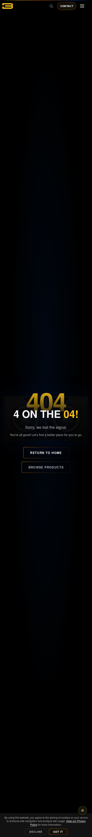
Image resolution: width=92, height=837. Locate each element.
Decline (35, 832)
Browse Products (46, 467)
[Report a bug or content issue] (82, 810)
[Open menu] (82, 6)
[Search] (51, 6)
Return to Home (46, 453)
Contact (66, 6)
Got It (58, 832)
